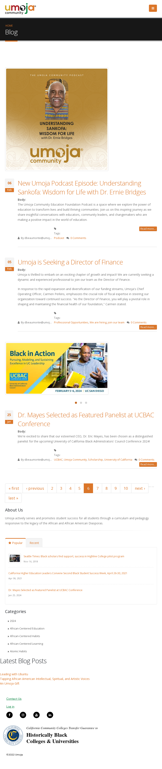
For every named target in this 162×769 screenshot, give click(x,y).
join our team (116, 322)
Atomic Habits (18, 651)
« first (14, 488)
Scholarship (95, 459)
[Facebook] (9, 715)
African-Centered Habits (25, 636)
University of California (118, 459)
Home (9, 25)
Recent (34, 543)
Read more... (148, 229)
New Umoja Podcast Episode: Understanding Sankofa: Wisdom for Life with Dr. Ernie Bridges (82, 187)
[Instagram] (23, 715)
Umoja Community (75, 459)
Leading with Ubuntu (14, 674)
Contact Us (14, 699)
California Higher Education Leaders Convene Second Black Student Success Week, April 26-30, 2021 (67, 573)
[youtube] (36, 715)
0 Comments (78, 238)
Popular (17, 543)
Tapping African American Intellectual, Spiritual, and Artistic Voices (45, 679)
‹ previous (35, 488)
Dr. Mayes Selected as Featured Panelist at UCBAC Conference (45, 590)
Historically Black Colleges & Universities (52, 738)
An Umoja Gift (9, 683)
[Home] (22, 9)
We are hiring (98, 322)
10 (126, 488)
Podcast (59, 238)
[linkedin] (50, 715)
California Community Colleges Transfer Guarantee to (62, 728)
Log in (10, 706)
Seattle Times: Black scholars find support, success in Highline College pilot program (74, 556)
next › (140, 488)
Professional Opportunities (71, 322)
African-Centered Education (27, 628)
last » (13, 497)
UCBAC (58, 459)
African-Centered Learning (26, 644)
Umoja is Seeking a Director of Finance (70, 262)
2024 (13, 621)
